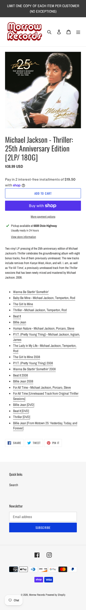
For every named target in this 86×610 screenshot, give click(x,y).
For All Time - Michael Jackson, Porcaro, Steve (42, 387)
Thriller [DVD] (21, 416)
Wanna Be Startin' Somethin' (31, 291)
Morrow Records (37, 595)
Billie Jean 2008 (23, 381)
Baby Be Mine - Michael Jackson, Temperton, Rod (44, 297)
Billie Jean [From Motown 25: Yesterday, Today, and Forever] (45, 426)
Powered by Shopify (55, 595)
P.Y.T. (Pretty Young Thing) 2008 (33, 363)
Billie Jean (19, 322)
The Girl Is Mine (23, 304)
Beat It (17, 316)
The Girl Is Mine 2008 (26, 356)
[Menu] (78, 32)
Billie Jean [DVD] (23, 404)
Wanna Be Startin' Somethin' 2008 (34, 369)
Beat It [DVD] (21, 410)
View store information (23, 237)
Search (13, 484)
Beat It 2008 (20, 375)
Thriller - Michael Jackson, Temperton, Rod (40, 310)
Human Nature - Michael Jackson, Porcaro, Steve (43, 328)
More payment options (43, 217)
